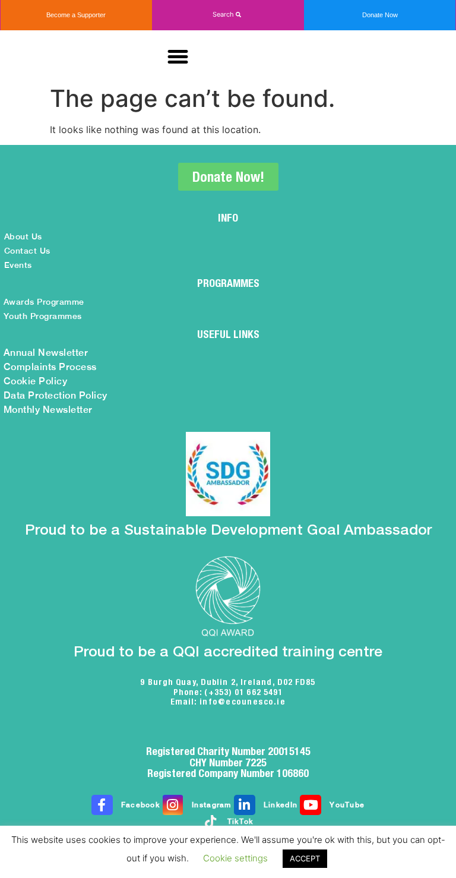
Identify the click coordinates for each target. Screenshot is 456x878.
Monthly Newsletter (48, 409)
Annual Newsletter (46, 352)
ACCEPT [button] (305, 858)
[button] (228, 15)
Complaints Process (50, 366)
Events (18, 265)
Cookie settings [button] (235, 858)
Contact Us (27, 250)
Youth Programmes (43, 316)
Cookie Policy (36, 381)
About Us (23, 236)
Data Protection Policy (55, 395)
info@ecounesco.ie (243, 701)
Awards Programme (44, 302)
